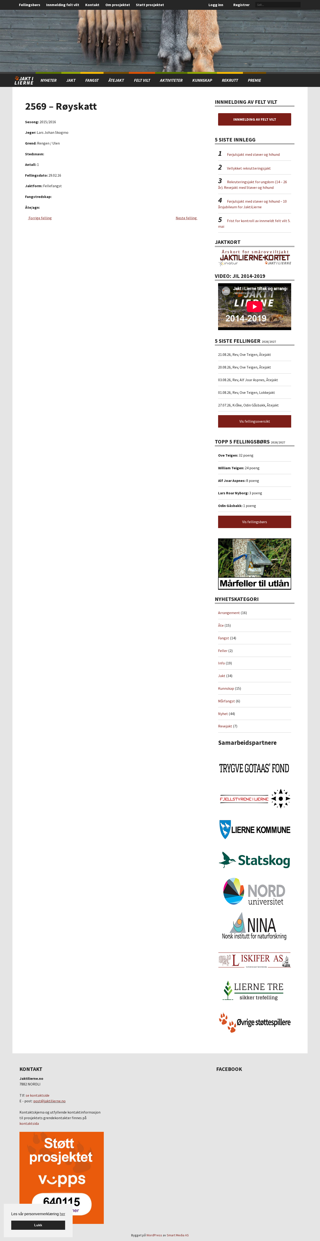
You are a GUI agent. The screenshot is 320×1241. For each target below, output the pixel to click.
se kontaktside (37, 1095)
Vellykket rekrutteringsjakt (249, 168)
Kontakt (92, 4)
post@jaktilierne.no (49, 1101)
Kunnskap (202, 80)
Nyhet (223, 713)
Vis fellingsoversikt (254, 421)
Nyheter (48, 80)
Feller (222, 650)
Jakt (221, 675)
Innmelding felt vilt (62, 4)
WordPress (154, 1235)
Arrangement (229, 612)
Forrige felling (40, 218)
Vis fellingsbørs (254, 521)
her (62, 1214)
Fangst (92, 80)
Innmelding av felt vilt (254, 119)
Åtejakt (116, 80)
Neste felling (186, 218)
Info (221, 663)
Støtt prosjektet (150, 4)
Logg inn (215, 4)
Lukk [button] (38, 1225)
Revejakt (225, 726)
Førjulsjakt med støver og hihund (253, 154)
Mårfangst (226, 701)
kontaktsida (29, 1123)
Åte (221, 625)
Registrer (241, 4)
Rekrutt (230, 80)
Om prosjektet (117, 4)
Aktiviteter (171, 80)
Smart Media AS (178, 1235)
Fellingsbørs (29, 4)
